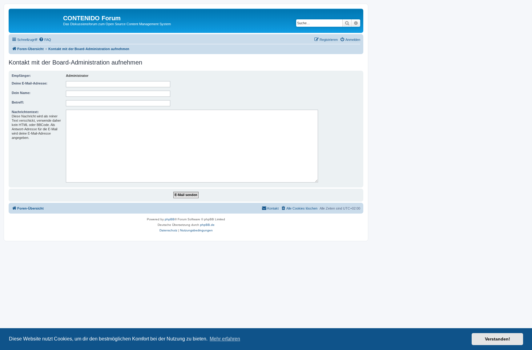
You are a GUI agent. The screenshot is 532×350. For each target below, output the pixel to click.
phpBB (170, 219)
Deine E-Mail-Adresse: (29, 83)
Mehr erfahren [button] (225, 338)
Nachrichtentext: (25, 112)
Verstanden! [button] (497, 338)
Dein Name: (21, 93)
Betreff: (18, 102)
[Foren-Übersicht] (36, 20)
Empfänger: (21, 75)
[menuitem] (45, 39)
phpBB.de (207, 224)
